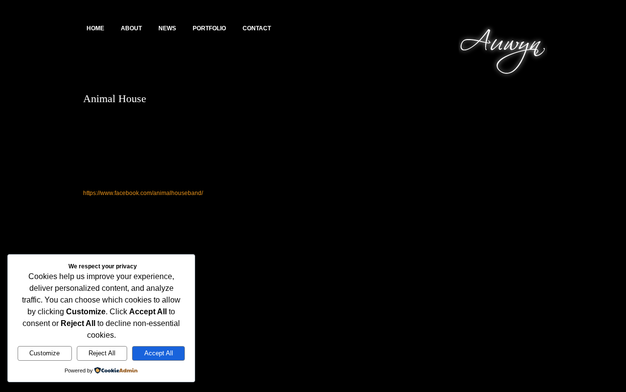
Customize (44, 353)
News (167, 28)
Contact (257, 28)
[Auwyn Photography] (503, 78)
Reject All (102, 353)
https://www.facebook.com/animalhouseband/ (143, 193)
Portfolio (209, 28)
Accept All (158, 353)
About (131, 28)
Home (95, 28)
